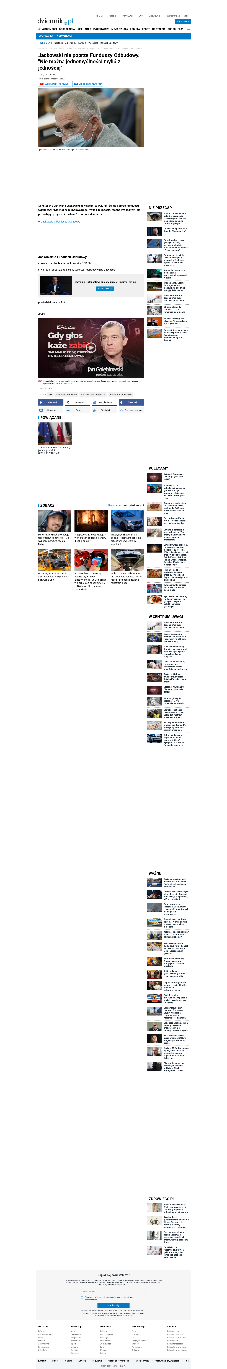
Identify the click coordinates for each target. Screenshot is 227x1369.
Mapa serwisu (142, 1361)
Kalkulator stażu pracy (176, 1337)
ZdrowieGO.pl (154, 16)
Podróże (74, 1350)
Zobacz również (105, 288)
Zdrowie (74, 1347)
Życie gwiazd (105, 1344)
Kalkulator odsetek (175, 1344)
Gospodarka (46, 36)
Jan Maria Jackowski (120, 394)
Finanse (135, 1334)
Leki (133, 1337)
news (71, 48)
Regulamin (97, 1361)
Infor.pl (41, 1331)
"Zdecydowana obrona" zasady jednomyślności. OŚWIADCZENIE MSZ (54, 450)
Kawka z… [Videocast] (88, 43)
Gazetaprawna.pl (45, 1334)
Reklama (68, 1361)
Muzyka (103, 1350)
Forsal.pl (41, 1341)
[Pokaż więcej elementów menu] (188, 29)
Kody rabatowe (106, 1334)
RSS (187, 1361)
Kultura (103, 1353)
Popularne (114, 505)
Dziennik (41, 48)
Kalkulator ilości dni (175, 1334)
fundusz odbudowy (66, 394)
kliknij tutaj (128, 1315)
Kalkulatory (173, 1326)
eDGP (40, 1337)
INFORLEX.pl (128, 16)
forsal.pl (112, 16)
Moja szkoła (105, 1341)
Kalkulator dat (173, 1331)
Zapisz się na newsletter (90, 84)
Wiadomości (76, 1341)
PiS (50, 394)
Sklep (186, 16)
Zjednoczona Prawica (93, 394)
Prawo (134, 1331)
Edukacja (104, 1337)
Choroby (135, 1344)
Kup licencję (67, 384)
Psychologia (137, 1347)
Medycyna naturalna (140, 1341)
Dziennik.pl (76, 1326)
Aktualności (64, 36)
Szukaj (185, 21)
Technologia (76, 1334)
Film (102, 1347)
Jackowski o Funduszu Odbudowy (60, 221)
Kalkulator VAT (173, 1341)
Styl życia (135, 1350)
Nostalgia (58, 43)
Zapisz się (113, 1305)
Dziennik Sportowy (109, 43)
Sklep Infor (42, 1350)
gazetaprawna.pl (173, 16)
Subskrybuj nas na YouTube (57, 84)
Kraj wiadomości (133, 505)
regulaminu (115, 1297)
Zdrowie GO (70, 43)
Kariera (82, 1361)
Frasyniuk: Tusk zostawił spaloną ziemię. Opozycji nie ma (105, 282)
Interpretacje (43, 1347)
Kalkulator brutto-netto (176, 1347)
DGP (141, 16)
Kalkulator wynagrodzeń (177, 1350)
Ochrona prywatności (118, 1361)
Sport (73, 1344)
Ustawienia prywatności (167, 1361)
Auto (73, 1331)
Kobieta (103, 1331)
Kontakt (42, 1361)
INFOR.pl (99, 16)
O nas (55, 1361)
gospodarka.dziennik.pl (57, 48)
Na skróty (43, 1326)
